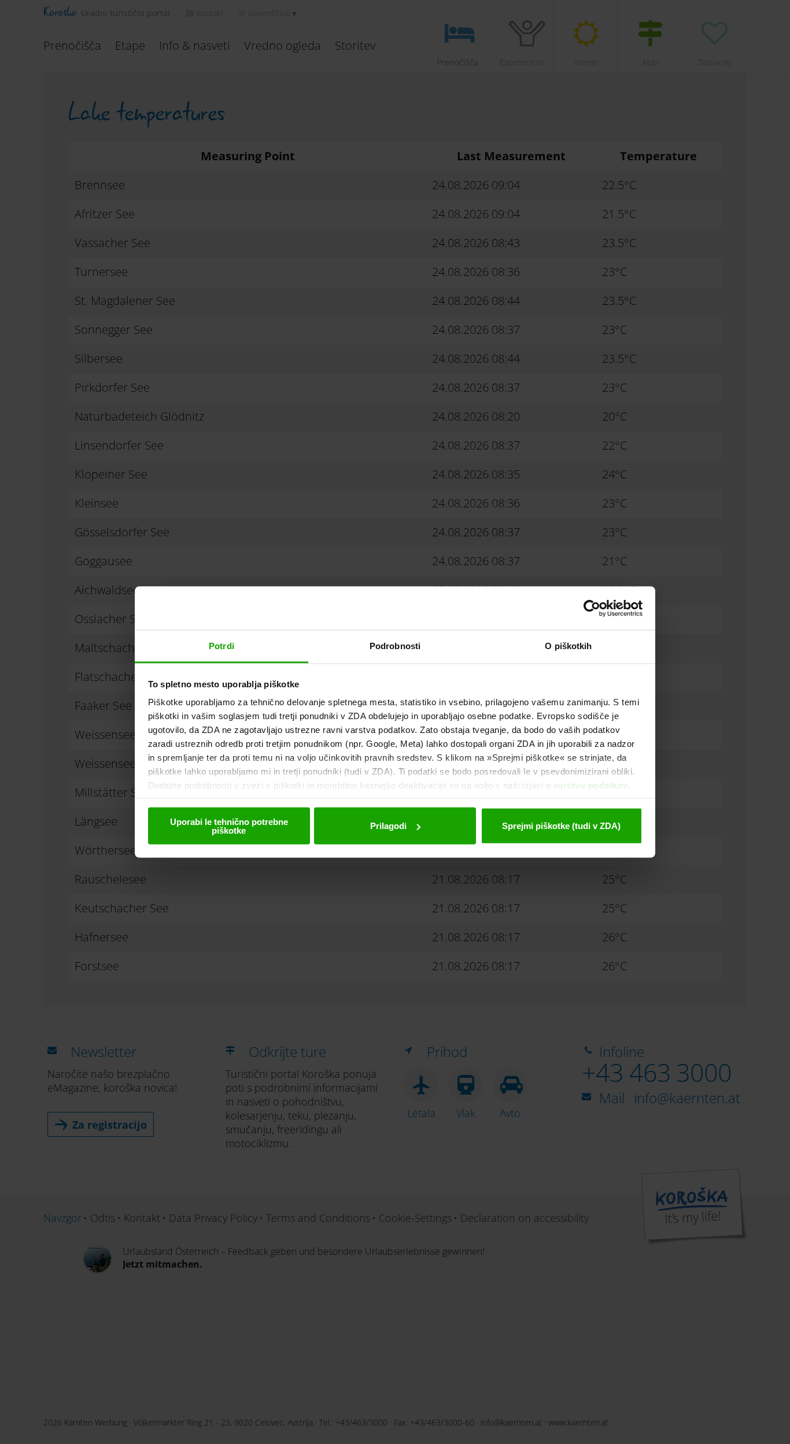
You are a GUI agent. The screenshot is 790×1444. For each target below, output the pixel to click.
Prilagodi (388, 826)
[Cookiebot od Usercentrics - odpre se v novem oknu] (592, 608)
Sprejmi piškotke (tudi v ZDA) (561, 826)
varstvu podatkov (590, 785)
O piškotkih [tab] (568, 646)
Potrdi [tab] (221, 646)
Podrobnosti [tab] (395, 646)
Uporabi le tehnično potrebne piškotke (229, 825)
